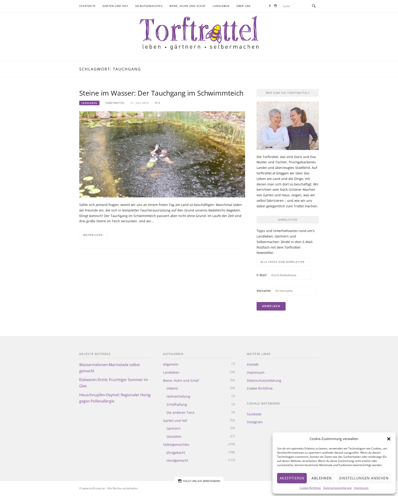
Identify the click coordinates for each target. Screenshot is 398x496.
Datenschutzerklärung (337, 488)
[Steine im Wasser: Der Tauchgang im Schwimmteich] (162, 154)
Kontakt (253, 364)
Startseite (87, 6)
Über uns (243, 6)
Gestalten (174, 436)
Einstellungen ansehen (364, 478)
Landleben (221, 6)
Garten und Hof (115, 6)
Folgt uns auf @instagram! (201, 481)
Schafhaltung (177, 404)
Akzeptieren (292, 478)
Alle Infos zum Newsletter (282, 262)
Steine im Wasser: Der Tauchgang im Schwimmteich (161, 93)
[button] (388, 439)
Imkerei (172, 388)
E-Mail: (262, 275)
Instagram (255, 422)
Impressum (361, 488)
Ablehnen (322, 478)
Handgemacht (177, 460)
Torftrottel (115, 103)
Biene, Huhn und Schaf (188, 6)
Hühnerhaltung (178, 396)
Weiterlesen (93, 235)
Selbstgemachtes (149, 6)
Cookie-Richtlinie (310, 488)
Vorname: (264, 290)
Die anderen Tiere (180, 412)
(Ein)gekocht (176, 452)
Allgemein (171, 364)
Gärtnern (174, 428)
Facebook (254, 414)
